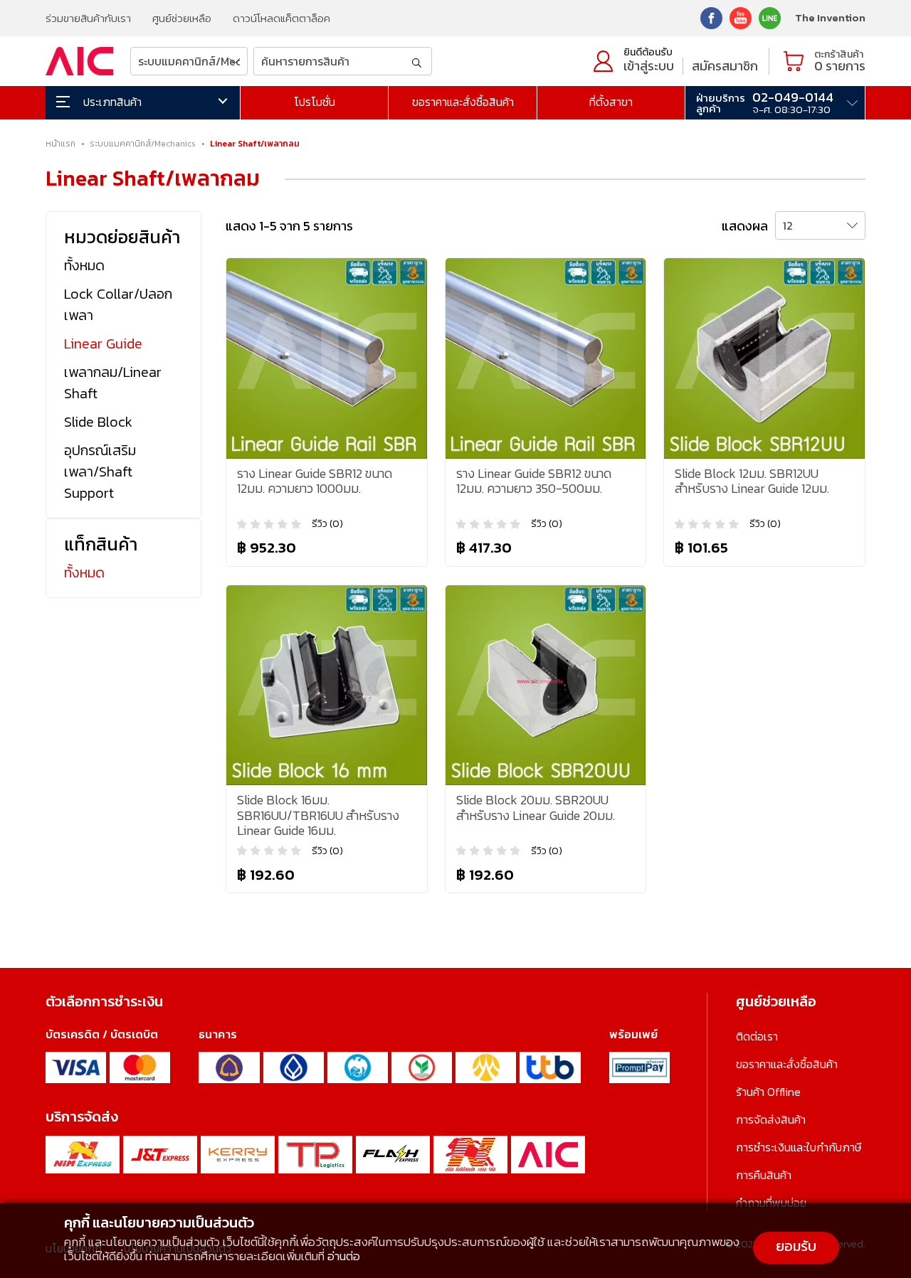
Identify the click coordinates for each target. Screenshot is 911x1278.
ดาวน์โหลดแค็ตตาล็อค (281, 18)
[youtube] (741, 17)
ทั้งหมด (84, 265)
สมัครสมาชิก (725, 65)
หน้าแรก (60, 143)
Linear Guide (103, 343)
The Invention (830, 17)
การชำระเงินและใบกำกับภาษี (798, 1147)
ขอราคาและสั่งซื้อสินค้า (463, 101)
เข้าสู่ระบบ (648, 65)
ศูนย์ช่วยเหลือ (181, 18)
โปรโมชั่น (314, 101)
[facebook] (711, 17)
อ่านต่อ (343, 1256)
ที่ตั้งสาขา (611, 101)
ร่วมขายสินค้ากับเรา (88, 18)
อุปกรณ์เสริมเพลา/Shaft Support (100, 472)
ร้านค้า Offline (768, 1091)
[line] (770, 17)
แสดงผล (745, 225)
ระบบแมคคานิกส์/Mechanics (143, 143)
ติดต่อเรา (757, 1036)
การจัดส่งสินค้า (771, 1119)
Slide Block (98, 421)
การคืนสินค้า (763, 1174)
